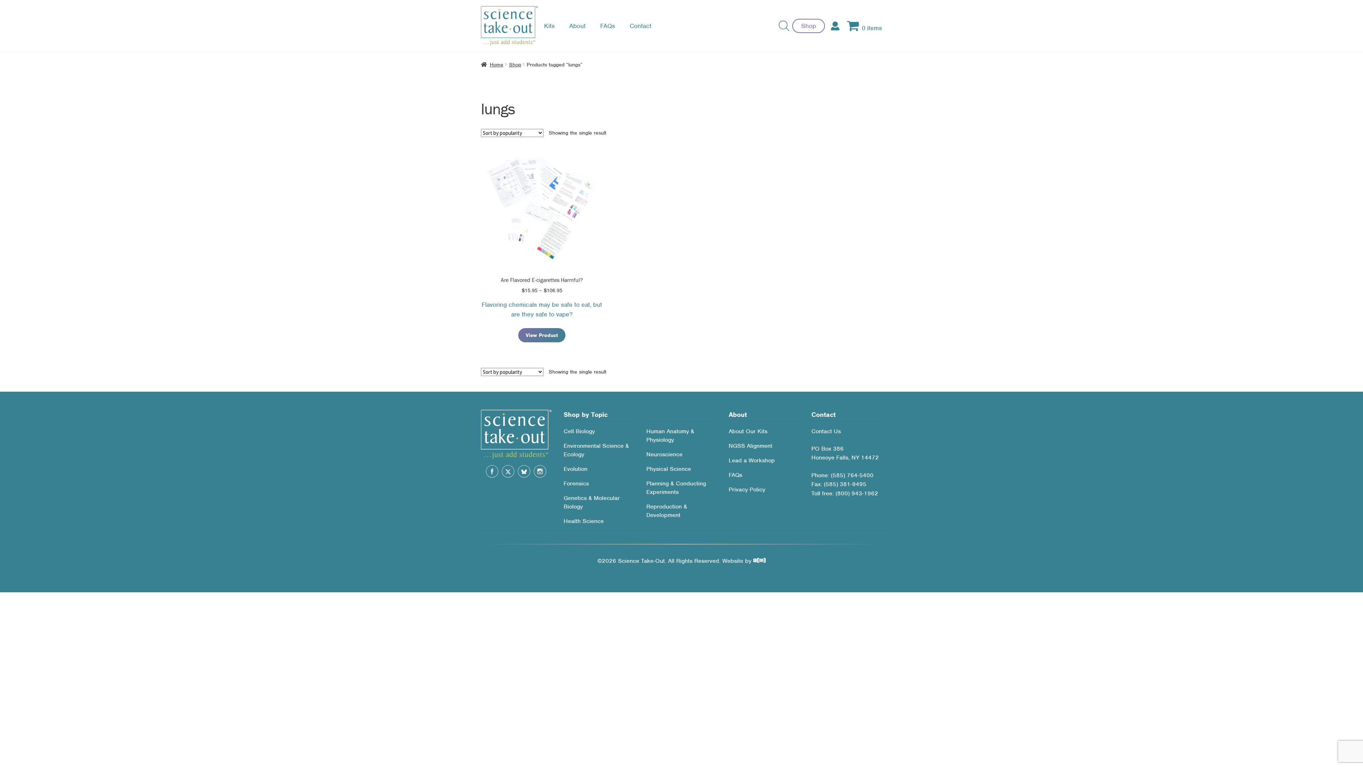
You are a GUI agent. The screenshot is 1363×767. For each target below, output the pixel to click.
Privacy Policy (747, 489)
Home (496, 64)
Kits (549, 26)
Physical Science (668, 469)
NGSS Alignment (750, 446)
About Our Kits (748, 431)
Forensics (576, 483)
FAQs (607, 26)
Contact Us (826, 431)
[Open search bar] (784, 26)
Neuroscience (664, 454)
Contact (640, 26)
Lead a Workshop (752, 460)
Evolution (575, 469)
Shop (808, 26)
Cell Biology (579, 431)
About (577, 26)
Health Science (584, 521)
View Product (542, 335)
